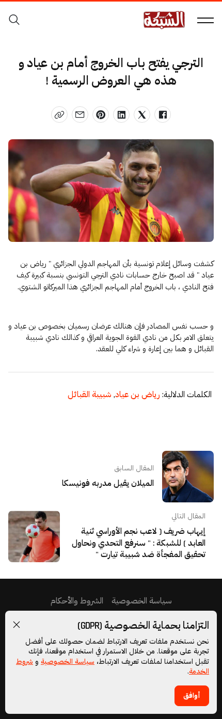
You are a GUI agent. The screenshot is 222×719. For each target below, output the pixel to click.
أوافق (191, 695)
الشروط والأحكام (77, 601)
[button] (16, 624)
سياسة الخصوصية (67, 661)
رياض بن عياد (137, 394)
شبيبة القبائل (90, 394)
